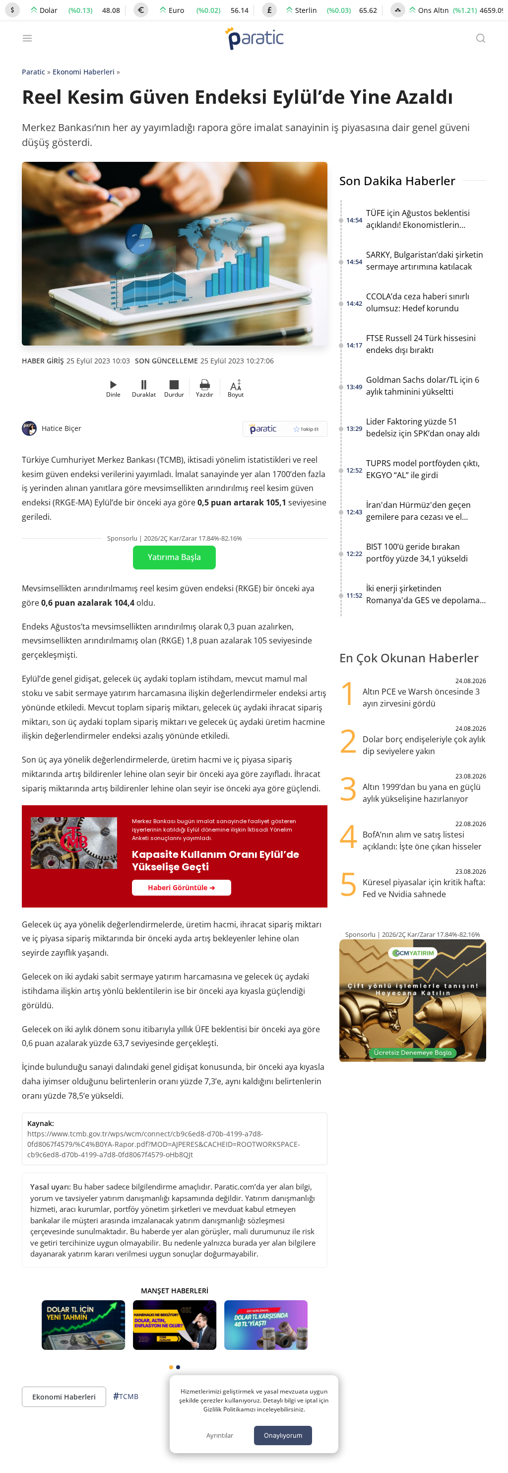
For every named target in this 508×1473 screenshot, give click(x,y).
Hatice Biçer (61, 428)
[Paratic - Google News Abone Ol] (285, 432)
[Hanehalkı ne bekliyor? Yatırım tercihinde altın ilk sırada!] (174, 1325)
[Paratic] (254, 39)
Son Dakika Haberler (397, 180)
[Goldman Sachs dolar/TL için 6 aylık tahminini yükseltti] (83, 1325)
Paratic (33, 71)
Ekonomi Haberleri (84, 71)
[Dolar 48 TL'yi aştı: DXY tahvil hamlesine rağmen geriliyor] (266, 1325)
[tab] (171, 1367)
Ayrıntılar (219, 1435)
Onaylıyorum (283, 1435)
